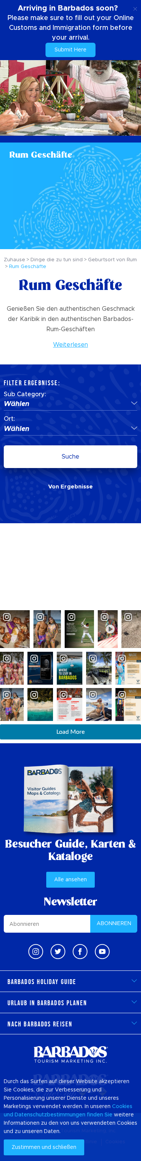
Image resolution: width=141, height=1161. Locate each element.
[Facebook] (80, 951)
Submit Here (70, 50)
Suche (70, 457)
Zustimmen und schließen (44, 1147)
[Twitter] (57, 951)
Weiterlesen (70, 345)
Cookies (122, 1106)
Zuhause (14, 259)
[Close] (135, 7)
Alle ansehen (70, 879)
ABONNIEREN (114, 923)
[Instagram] (35, 951)
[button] (70, 404)
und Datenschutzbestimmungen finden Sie (58, 1115)
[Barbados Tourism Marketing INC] (70, 1054)
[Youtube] (102, 951)
